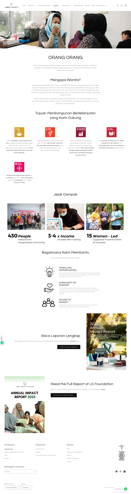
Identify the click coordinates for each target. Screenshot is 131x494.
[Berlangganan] (35, 472)
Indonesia (25, 487)
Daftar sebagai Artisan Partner (14, 452)
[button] (32, 5)
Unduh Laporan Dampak (68, 347)
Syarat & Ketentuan (73, 458)
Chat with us (119, 489)
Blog (5, 455)
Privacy (69, 461)
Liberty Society (111, 487)
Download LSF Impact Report (64, 395)
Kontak (6, 458)
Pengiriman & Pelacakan (74, 452)
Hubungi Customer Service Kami (46, 455)
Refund (69, 455)
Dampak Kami (8, 449)
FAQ (68, 449)
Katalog (38, 452)
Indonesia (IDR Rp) (11, 487)
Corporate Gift (40, 449)
